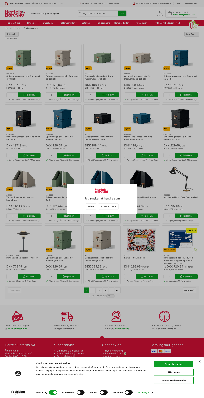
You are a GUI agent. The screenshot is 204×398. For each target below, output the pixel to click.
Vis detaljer (143, 392)
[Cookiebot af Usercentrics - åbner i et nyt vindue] (18, 393)
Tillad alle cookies (173, 364)
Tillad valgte (174, 372)
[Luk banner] (200, 361)
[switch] (81, 392)
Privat (91, 206)
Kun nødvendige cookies (174, 380)
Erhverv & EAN (108, 206)
